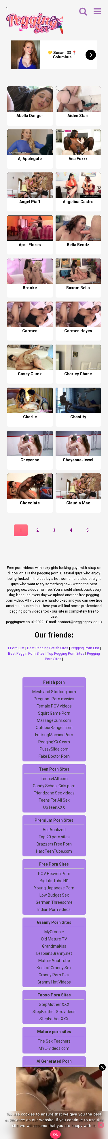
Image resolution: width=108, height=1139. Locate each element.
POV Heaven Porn (54, 873)
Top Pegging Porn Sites (65, 653)
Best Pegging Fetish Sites (47, 648)
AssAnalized (54, 829)
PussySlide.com (54, 749)
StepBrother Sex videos (54, 1011)
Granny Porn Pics (54, 975)
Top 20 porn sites (54, 837)
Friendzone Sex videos (54, 793)
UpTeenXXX (54, 807)
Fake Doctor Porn (54, 756)
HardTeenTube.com (54, 851)
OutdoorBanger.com (54, 727)
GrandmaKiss (54, 946)
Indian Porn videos (54, 909)
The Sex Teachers (54, 1041)
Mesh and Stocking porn (54, 691)
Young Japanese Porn (54, 888)
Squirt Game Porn (54, 713)
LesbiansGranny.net (54, 953)
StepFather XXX (54, 1018)
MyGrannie (54, 932)
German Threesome (54, 902)
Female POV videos (54, 706)
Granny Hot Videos (54, 982)
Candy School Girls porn (54, 786)
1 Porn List (15, 648)
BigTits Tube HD (54, 880)
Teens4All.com (54, 778)
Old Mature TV (54, 939)
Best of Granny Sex (54, 967)
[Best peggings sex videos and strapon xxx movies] (34, 23)
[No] (101, 1125)
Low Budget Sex (54, 895)
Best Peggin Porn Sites (26, 653)
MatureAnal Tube (54, 960)
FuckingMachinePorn (54, 734)
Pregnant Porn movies (54, 699)
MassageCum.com (54, 720)
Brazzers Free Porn (54, 844)
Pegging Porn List (85, 648)
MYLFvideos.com (54, 1048)
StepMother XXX (54, 1004)
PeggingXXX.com (54, 742)
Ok (55, 1134)
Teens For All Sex (54, 800)
